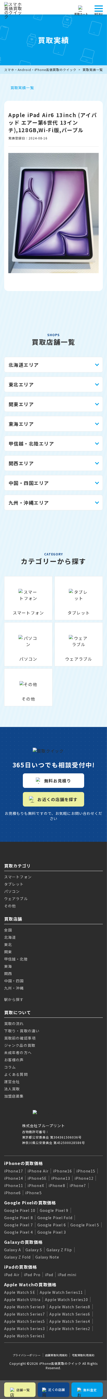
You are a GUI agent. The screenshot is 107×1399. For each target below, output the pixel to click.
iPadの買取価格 (20, 1267)
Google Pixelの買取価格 (30, 1202)
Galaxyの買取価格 (23, 1242)
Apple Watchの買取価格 (30, 1284)
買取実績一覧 (93, 69)
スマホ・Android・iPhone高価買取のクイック (40, 69)
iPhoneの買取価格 (23, 1163)
